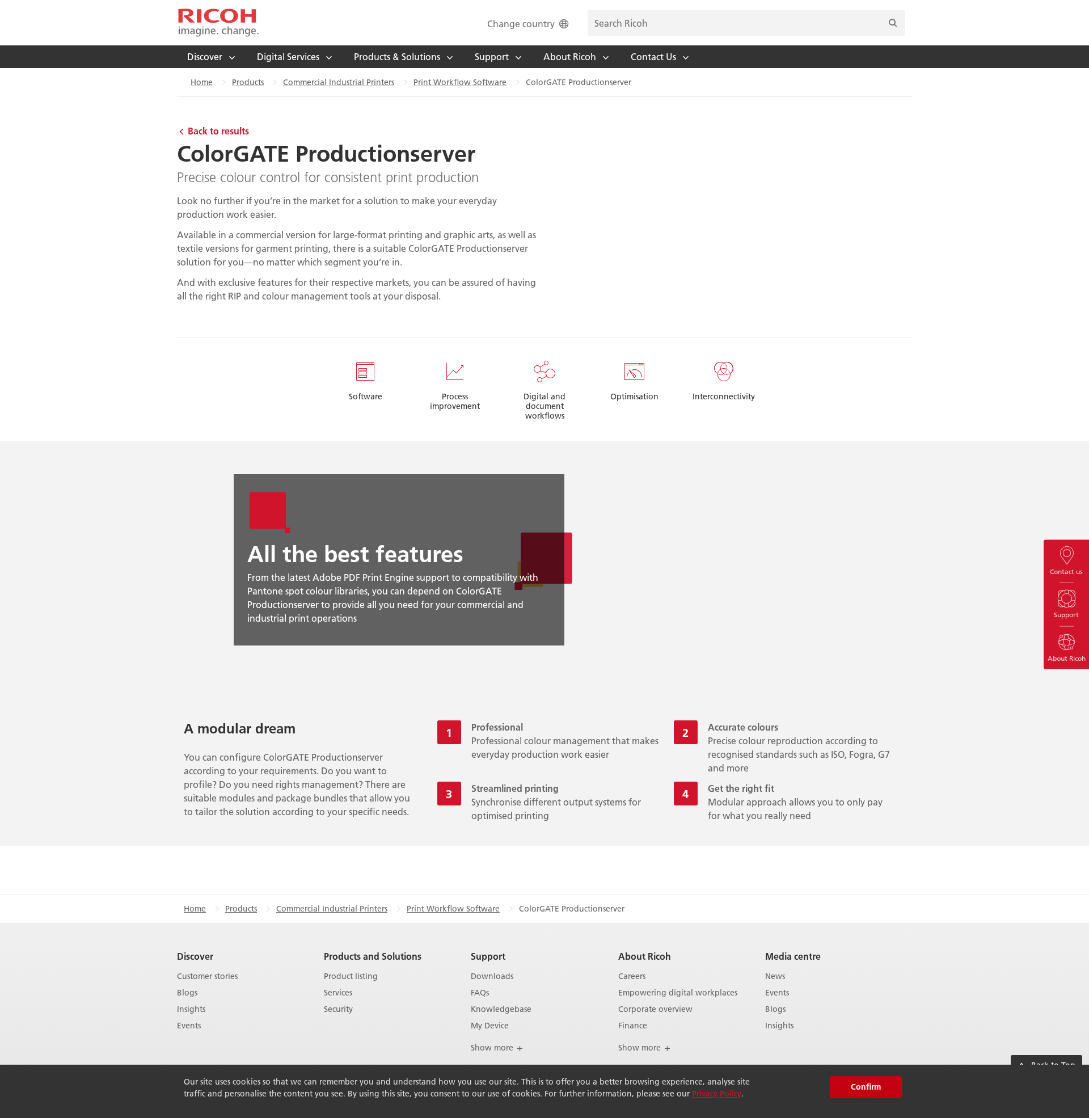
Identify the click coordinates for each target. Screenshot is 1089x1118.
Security (338, 1009)
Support (488, 956)
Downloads (492, 976)
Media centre (793, 956)
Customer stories (207, 976)
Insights (191, 1009)
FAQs (480, 993)
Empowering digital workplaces (677, 993)
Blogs (187, 993)
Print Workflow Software (459, 82)
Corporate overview (655, 1009)
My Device (490, 1026)
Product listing (351, 976)
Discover (195, 956)
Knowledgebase (501, 1009)
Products (248, 82)
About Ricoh (644, 956)
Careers (631, 976)
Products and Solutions (372, 956)
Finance (632, 1026)
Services (338, 993)
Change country (521, 23)
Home (202, 82)
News (775, 976)
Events (189, 1026)
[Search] (892, 23)
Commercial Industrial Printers (338, 82)
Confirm (866, 1087)
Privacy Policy (716, 1094)
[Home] (218, 22)
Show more (493, 1048)
